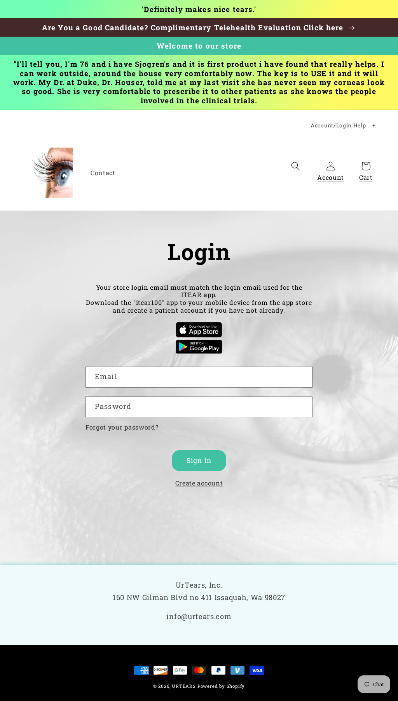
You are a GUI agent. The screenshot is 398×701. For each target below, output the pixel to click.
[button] (295, 166)
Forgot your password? (122, 427)
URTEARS (184, 686)
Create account (199, 483)
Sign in (199, 460)
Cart (366, 177)
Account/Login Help (338, 125)
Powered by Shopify (221, 686)
